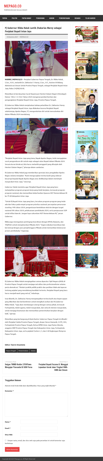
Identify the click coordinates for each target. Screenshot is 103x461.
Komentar (9, 391)
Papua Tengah (11, 351)
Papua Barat (26, 18)
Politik (14, 18)
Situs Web (8, 435)
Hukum (51, 18)
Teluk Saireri (90, 18)
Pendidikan (40, 18)
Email (7, 428)
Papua (4, 18)
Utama (33, 351)
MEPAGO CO (24, 37)
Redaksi (77, 18)
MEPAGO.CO (12, 6)
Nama (8, 422)
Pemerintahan (64, 18)
